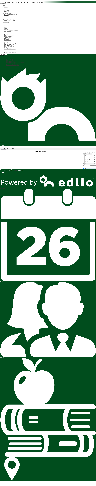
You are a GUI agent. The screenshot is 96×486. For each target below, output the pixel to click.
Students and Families (7, 37)
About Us (6, 7)
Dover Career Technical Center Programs (10, 14)
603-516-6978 (14, 170)
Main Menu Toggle (3, 3)
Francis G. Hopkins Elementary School (10, 43)
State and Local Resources (8, 17)
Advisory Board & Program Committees (10, 23)
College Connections (7, 31)
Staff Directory (6, 11)
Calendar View (93, 165)
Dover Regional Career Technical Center (12, 64)
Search (3, 145)
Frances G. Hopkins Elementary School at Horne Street (15, 62)
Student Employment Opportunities (10, 52)
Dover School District (9, 58)
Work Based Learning (7, 40)
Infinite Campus (6, 39)
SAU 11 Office (6, 47)
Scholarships (6, 33)
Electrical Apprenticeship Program (9, 20)
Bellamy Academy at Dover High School (12, 65)
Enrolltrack (6, 34)
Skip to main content (3, 0)
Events (85, 168)
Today (84, 165)
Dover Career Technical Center (9, 46)
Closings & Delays (7, 10)
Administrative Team (7, 8)
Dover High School (7, 48)
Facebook (3, 144)
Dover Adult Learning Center (9, 44)
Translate (7, 55)
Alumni (5, 28)
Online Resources (7, 38)
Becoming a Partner (7, 24)
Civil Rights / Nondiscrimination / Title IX (11, 30)
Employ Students (7, 25)
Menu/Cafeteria (6, 29)
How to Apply (6, 15)
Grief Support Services (8, 36)
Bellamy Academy (7, 42)
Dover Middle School (9, 60)
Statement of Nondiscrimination (9, 35)
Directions (6, 9)
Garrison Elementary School (8, 45)
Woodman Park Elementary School (10, 49)
